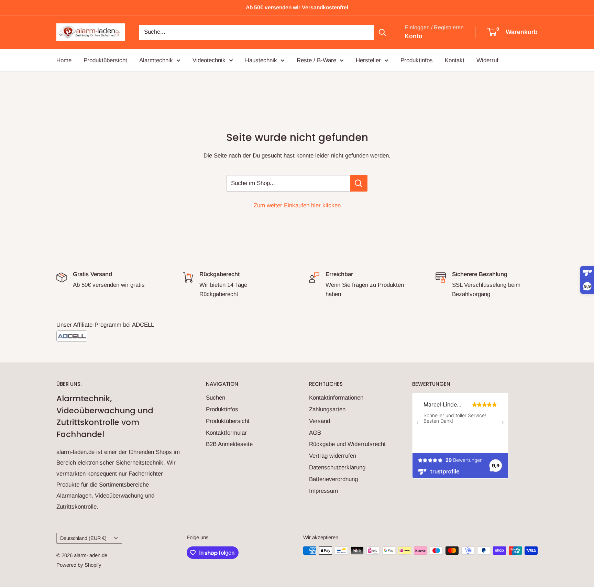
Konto (413, 36)
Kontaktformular (226, 433)
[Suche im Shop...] (358, 183)
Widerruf (487, 60)
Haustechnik (261, 60)
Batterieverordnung (333, 479)
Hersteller (368, 60)
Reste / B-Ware (316, 60)
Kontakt (454, 60)
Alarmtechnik (156, 60)
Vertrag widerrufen (332, 456)
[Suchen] (382, 32)
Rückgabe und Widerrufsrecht (347, 444)
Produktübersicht (105, 60)
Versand (319, 421)
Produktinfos (416, 60)
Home (64, 60)
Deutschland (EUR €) (83, 538)
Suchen (215, 397)
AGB (315, 433)
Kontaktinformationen (336, 397)
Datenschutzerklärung (337, 467)
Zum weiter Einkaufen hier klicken (297, 205)
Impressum (323, 491)
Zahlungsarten (327, 409)
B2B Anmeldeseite (229, 444)
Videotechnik (209, 60)
